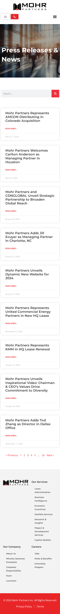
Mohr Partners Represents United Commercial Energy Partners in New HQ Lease (28, 311)
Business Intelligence (41, 499)
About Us (11, 553)
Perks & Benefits (43, 558)
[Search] (55, 93)
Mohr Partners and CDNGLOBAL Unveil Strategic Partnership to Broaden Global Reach (29, 197)
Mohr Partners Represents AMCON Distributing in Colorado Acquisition (27, 117)
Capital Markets (43, 540)
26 (43, 455)
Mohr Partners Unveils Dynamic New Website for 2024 (27, 274)
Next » (50, 455)
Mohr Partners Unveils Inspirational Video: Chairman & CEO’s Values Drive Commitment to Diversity (30, 384)
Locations (11, 580)
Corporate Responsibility (13, 569)
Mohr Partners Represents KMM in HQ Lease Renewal (27, 347)
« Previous (12, 455)
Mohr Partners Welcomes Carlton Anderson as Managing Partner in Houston (26, 156)
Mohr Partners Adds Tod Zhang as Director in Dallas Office (27, 424)
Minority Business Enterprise (15, 560)
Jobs (37, 553)
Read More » (11, 129)
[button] (55, 17)
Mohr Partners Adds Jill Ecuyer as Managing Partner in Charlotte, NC (29, 237)
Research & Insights (40, 521)
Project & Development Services (42, 531)
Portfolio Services (44, 514)
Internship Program (40, 565)
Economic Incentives (40, 507)
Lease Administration (42, 490)
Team (9, 575)
